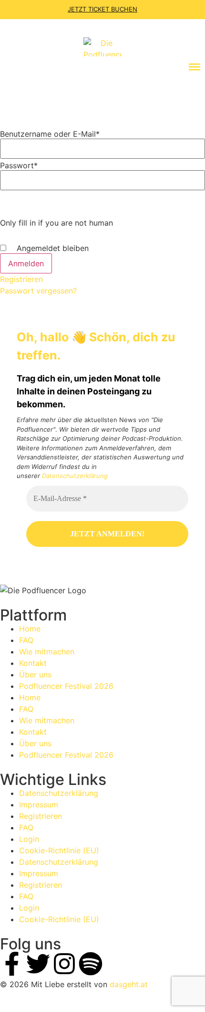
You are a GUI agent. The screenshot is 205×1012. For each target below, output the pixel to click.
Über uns (35, 674)
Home (30, 628)
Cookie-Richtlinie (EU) (59, 850)
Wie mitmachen (46, 651)
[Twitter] (38, 964)
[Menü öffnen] (194, 66)
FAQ (26, 640)
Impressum (38, 804)
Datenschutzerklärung (75, 475)
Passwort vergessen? (38, 290)
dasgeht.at (129, 984)
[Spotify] (90, 964)
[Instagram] (64, 964)
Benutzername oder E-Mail (50, 134)
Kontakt (33, 663)
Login (29, 839)
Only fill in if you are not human (56, 223)
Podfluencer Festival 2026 (66, 686)
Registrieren (21, 279)
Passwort (19, 165)
